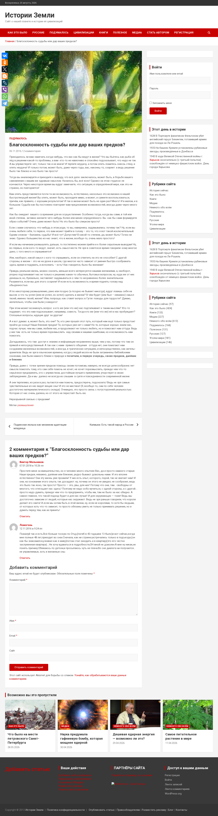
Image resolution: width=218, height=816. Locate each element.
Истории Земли (29, 15)
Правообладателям (128, 809)
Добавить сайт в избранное (74, 775)
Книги (103, 32)
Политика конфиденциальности (66, 809)
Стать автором (158, 32)
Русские (38, 32)
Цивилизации (84, 32)
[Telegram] (6, 103)
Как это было (17, 32)
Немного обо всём (161, 207)
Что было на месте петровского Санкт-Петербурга (23, 738)
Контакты (181, 809)
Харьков (154, 159)
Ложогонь (26, 525)
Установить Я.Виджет (71, 782)
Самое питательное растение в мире (181, 736)
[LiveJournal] (6, 83)
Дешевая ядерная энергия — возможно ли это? (134, 736)
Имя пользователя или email (166, 73)
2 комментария (32, 151)
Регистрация (183, 32)
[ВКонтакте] (6, 56)
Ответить (25, 516)
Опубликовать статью (102, 809)
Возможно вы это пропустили (32, 695)
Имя (12, 620)
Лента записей (173, 784)
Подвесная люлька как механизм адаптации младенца (40, 426)
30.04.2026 (66, 747)
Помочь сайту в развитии (73, 789)
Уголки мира (157, 224)
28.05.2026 (14, 747)
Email (13, 635)
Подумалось (59, 32)
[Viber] (6, 90)
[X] (6, 69)
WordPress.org (173, 793)
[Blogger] (6, 76)
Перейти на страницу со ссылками (132, 775)
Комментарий (18, 579)
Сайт (12, 650)
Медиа (137, 32)
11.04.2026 (171, 743)
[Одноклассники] (6, 62)
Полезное (120, 32)
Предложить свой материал (74, 778)
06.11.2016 (15, 151)
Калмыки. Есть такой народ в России (111, 424)
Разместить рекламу (70, 785)
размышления (26, 405)
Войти (158, 110)
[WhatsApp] (6, 96)
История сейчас (159, 190)
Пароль (154, 88)
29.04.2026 (119, 743)
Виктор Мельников (32, 462)
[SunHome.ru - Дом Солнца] (128, 783)
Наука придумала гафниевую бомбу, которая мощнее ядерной (81, 738)
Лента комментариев (177, 789)
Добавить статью (27, 769)
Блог (171, 809)
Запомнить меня (162, 103)
